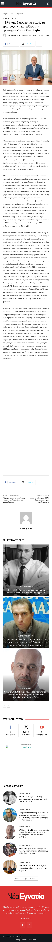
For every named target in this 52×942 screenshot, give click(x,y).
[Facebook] (22, 925)
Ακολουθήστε (26, 726)
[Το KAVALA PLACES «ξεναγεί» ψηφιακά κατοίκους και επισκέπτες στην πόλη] (10, 867)
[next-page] (8, 706)
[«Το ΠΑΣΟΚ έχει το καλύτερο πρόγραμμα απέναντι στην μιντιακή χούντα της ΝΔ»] (26, 570)
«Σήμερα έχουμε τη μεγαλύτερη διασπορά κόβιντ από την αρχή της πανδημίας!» (14, 500)
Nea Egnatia (14, 35)
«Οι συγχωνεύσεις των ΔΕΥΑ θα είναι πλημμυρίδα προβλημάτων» (39, 500)
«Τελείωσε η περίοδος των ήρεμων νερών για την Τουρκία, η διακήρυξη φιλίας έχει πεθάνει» (33, 850)
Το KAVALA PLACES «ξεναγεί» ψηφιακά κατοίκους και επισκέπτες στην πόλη (33, 868)
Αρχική (5, 13)
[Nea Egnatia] (5, 35)
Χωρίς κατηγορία (16, 13)
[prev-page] (4, 706)
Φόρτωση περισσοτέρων (25, 878)
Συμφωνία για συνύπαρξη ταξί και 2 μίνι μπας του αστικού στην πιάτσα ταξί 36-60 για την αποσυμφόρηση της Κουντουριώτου (26, 642)
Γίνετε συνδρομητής (41, 727)
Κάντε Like (10, 726)
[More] (39, 44)
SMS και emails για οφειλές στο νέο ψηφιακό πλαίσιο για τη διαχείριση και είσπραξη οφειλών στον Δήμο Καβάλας (26, 694)
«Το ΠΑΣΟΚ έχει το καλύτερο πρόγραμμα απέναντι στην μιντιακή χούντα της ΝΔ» (26, 591)
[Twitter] (29, 925)
